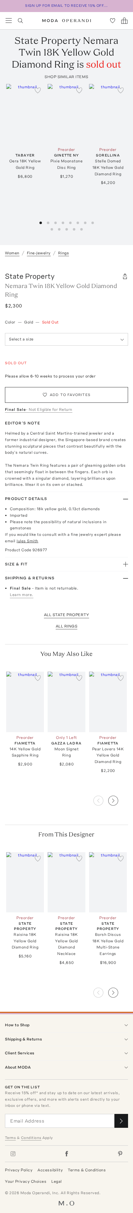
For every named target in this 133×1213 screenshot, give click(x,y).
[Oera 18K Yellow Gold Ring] (25, 114)
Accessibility (50, 1170)
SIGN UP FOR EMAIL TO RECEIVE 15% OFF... (66, 5)
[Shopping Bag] (124, 20)
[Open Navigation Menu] (8, 20)
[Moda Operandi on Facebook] (66, 1154)
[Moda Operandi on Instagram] (13, 1154)
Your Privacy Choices (25, 1181)
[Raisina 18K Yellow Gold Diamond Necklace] (66, 882)
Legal (56, 1181)
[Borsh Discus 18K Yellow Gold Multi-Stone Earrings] (108, 882)
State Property (30, 276)
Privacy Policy (18, 1170)
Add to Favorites (70, 395)
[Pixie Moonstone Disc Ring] (66, 114)
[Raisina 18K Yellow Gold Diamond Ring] (25, 882)
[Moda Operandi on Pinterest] (120, 1154)
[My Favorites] (112, 21)
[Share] (125, 276)
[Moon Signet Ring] (66, 702)
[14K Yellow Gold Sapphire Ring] (25, 702)
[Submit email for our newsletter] (121, 1121)
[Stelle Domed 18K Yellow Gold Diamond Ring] (108, 114)
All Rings (67, 626)
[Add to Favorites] (37, 90)
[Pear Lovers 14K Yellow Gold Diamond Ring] (108, 702)
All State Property (66, 614)
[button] (118, 799)
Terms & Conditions (87, 1170)
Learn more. (21, 594)
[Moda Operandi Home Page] (66, 20)
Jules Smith (27, 541)
